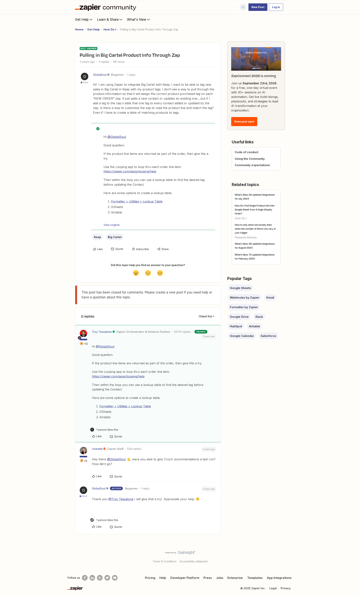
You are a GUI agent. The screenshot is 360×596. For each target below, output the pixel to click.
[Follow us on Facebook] (85, 578)
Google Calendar (242, 336)
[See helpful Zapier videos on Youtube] (115, 578)
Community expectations (252, 165)
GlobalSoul (99, 74)
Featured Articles (246, 237)
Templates (255, 578)
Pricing (150, 578)
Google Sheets (240, 288)
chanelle (97, 449)
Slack (259, 316)
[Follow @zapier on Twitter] (107, 578)
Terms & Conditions (165, 561)
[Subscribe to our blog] (100, 578)
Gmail (270, 297)
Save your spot (244, 121)
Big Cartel (115, 237)
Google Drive (239, 316)
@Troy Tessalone (120, 499)
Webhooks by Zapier (244, 297)
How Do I (110, 29)
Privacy (286, 588)
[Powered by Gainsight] (180, 553)
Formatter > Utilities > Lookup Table (137, 201)
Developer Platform (184, 578)
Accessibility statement (194, 561)
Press (207, 578)
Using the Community (250, 158)
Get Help (82, 19)
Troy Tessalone (102, 332)
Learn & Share (108, 19)
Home (79, 29)
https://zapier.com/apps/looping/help (130, 171)
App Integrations (279, 578)
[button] (257, 7)
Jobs (219, 578)
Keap (97, 237)
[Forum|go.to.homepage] (106, 7)
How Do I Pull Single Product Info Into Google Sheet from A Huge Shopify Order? (254, 209)
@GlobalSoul (116, 137)
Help (162, 578)
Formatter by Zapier (244, 307)
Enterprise (235, 578)
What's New (136, 19)
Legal (273, 588)
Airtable (254, 326)
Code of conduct (246, 152)
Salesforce (268, 336)
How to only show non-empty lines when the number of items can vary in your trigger (255, 228)
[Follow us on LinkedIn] (92, 578)
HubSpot (236, 326)
